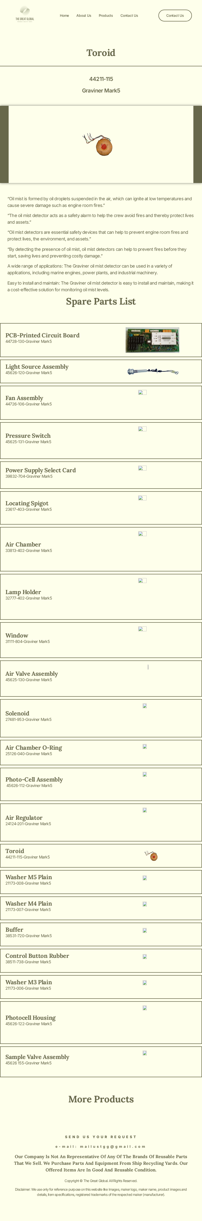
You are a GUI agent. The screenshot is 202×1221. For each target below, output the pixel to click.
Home (64, 15)
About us (83, 15)
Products (106, 15)
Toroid (101, 52)
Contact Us (129, 15)
